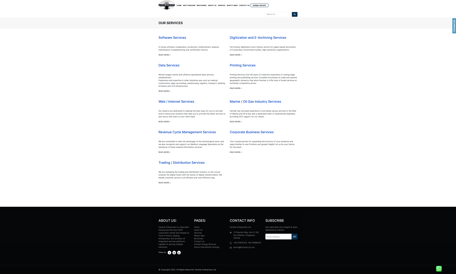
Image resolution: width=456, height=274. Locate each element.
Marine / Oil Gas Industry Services (255, 101)
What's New (199, 235)
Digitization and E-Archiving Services (258, 38)
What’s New (232, 5)
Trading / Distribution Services (182, 163)
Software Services (172, 38)
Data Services (169, 65)
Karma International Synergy (206, 247)
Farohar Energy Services (205, 244)
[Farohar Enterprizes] (167, 5)
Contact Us (244, 5)
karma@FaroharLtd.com (244, 247)
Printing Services (243, 65)
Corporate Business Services (252, 132)
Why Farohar (189, 5)
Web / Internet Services (176, 101)
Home (179, 5)
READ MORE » (165, 55)
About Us (212, 5)
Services (221, 5)
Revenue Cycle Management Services (187, 132)
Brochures (202, 5)
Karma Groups (259, 5)
